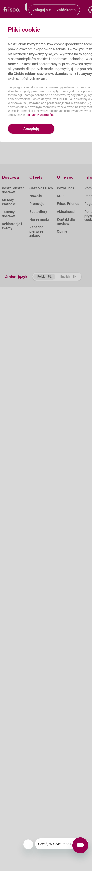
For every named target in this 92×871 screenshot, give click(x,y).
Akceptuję (31, 129)
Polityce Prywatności (39, 115)
